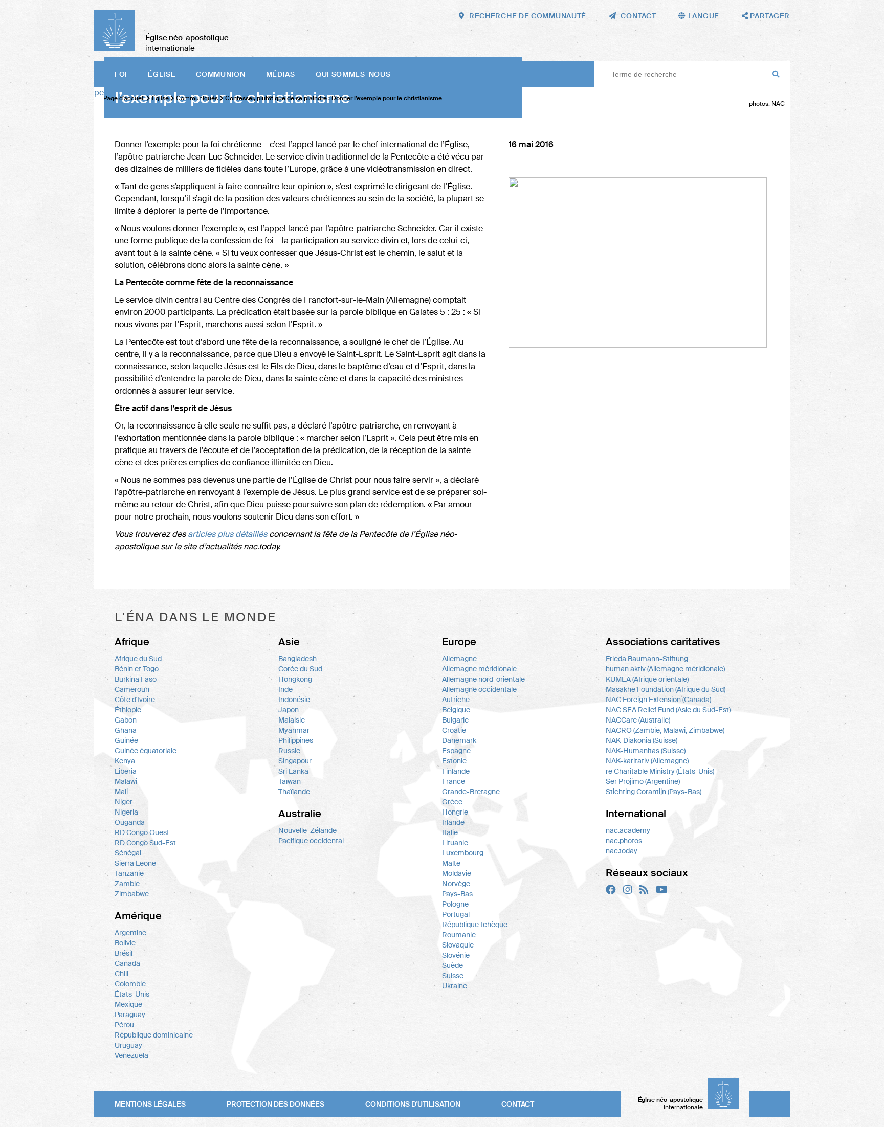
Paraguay (130, 1014)
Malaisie (291, 720)
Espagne (456, 750)
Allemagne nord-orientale (483, 679)
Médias (280, 74)
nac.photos (624, 840)
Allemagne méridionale (479, 668)
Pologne (455, 904)
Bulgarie (455, 720)
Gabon (126, 720)
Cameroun (132, 689)
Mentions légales (150, 1104)
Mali (121, 791)
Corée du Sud (300, 668)
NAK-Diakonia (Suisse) (641, 740)
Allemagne (459, 658)
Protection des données (275, 1104)
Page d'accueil (124, 98)
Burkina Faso (136, 679)
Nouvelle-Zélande (307, 830)
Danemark (459, 740)
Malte (451, 863)
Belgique (456, 709)
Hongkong (295, 679)
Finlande (456, 771)
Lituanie (455, 842)
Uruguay (128, 1045)
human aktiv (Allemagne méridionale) (665, 668)
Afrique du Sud (138, 658)
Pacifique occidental (311, 840)
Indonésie (294, 699)
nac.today (621, 850)
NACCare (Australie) (638, 720)
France (453, 781)
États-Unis (132, 994)
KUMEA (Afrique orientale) (647, 679)
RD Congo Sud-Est (145, 842)
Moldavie (456, 873)
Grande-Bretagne (471, 791)
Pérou (124, 1024)
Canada (127, 963)
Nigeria (126, 812)
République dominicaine (154, 1035)
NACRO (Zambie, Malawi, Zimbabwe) (665, 730)
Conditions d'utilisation (412, 1104)
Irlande (453, 822)
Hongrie (455, 812)
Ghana (126, 730)
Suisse (452, 975)
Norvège (456, 883)
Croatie (454, 730)
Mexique (128, 1004)
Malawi (126, 781)
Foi (121, 74)
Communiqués (197, 98)
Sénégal (128, 853)
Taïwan (289, 781)
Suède (452, 965)
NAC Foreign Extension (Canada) (658, 699)
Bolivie (125, 943)
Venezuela (131, 1055)
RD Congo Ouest (142, 832)
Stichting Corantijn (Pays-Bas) (653, 791)
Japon (288, 709)
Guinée (126, 740)
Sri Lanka (293, 771)
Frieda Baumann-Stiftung (647, 658)
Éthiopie (128, 709)
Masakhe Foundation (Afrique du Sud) (665, 689)
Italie (450, 832)
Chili (121, 973)
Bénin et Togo (137, 668)
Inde (285, 689)
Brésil (123, 953)
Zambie (127, 883)
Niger (123, 801)
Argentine (130, 932)
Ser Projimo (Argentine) (643, 781)
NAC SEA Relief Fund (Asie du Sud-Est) (668, 709)
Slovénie (456, 955)
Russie (289, 750)
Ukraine (454, 985)
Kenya (125, 760)
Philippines (295, 740)
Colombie (130, 983)
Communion (220, 74)
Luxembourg (462, 853)
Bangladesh (297, 658)
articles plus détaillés (227, 534)
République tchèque (474, 924)
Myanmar (294, 730)
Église (161, 74)
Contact (517, 1104)
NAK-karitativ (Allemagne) (647, 760)
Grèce (452, 801)
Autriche (456, 699)
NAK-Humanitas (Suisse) (646, 750)
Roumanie (459, 934)
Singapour (295, 760)
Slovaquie (458, 945)
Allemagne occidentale (479, 689)
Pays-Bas (457, 893)
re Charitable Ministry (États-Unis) (660, 771)
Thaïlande (294, 791)
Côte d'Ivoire (135, 699)
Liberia (126, 771)
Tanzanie (129, 873)
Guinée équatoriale (145, 750)
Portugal (456, 914)
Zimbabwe (132, 893)
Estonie (454, 760)
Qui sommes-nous (353, 74)
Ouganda (130, 822)
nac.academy (628, 830)
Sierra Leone (135, 863)
